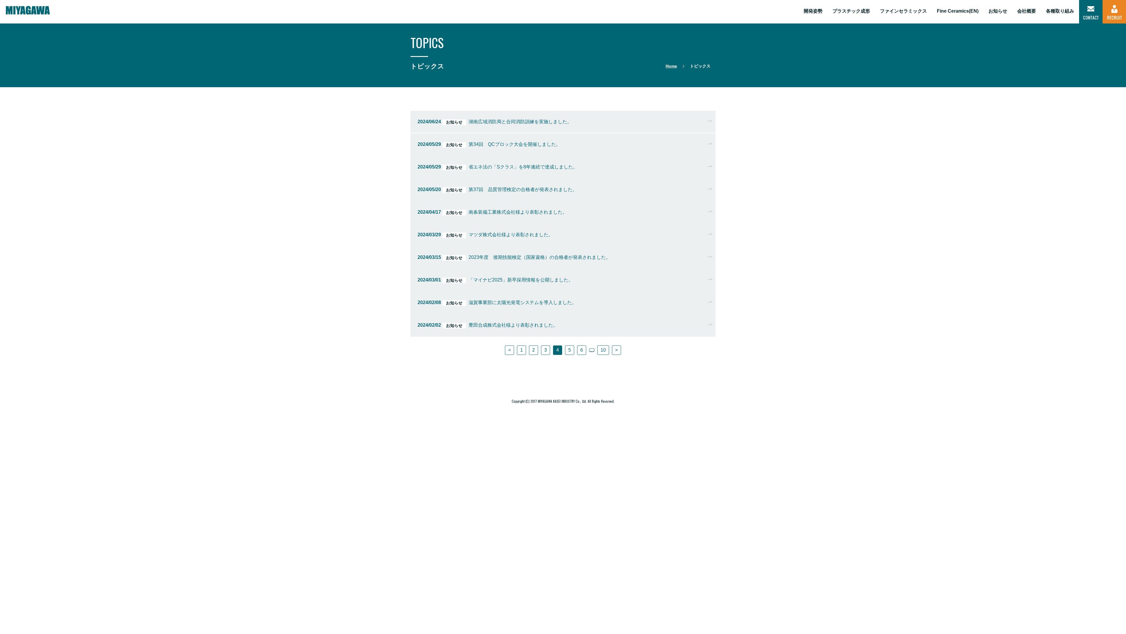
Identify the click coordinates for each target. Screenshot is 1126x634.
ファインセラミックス (903, 11)
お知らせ (997, 11)
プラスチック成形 (851, 11)
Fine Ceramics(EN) (958, 11)
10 (603, 350)
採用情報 (1114, 11)
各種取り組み (1060, 11)
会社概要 (1026, 11)
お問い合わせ (1091, 11)
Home (671, 66)
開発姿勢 (813, 11)
